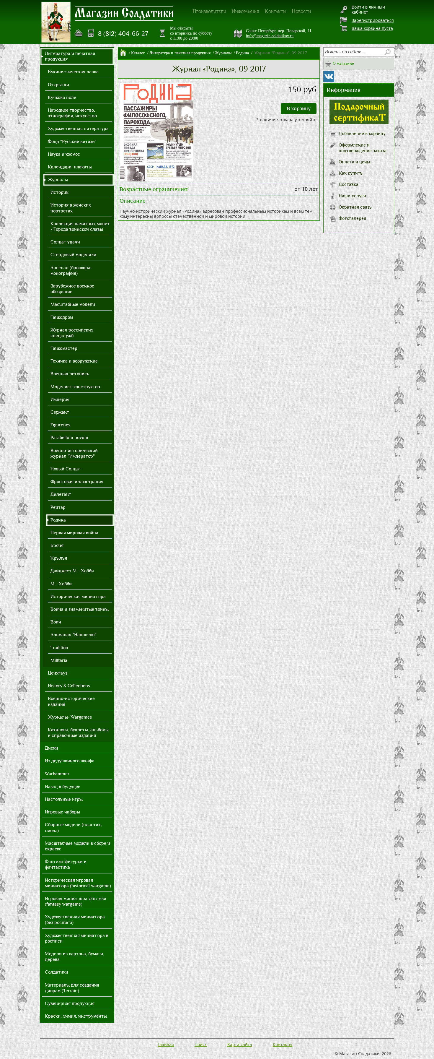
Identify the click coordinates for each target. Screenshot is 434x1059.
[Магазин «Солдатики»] (124, 13)
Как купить (351, 173)
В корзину (299, 108)
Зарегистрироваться (373, 20)
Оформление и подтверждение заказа (362, 147)
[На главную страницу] (79, 33)
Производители (209, 11)
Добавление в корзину (362, 133)
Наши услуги (352, 196)
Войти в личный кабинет (368, 9)
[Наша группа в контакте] (328, 76)
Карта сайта (239, 1044)
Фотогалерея (352, 218)
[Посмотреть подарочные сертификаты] (359, 122)
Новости (301, 11)
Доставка (348, 184)
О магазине (343, 63)
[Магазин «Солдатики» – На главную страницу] (56, 22)
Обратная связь (355, 207)
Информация (245, 11)
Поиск (201, 1044)
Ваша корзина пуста (372, 28)
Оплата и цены (354, 162)
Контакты (275, 11)
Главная (166, 1044)
